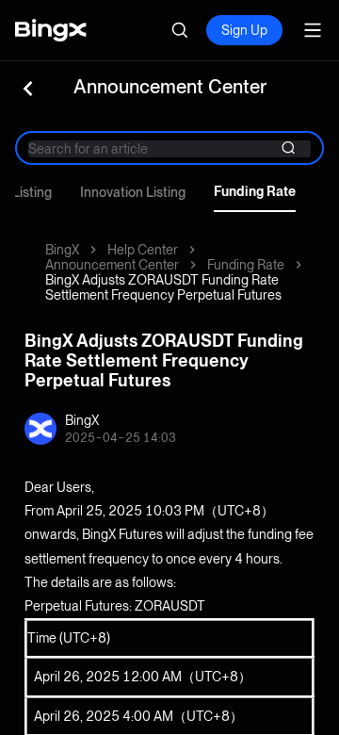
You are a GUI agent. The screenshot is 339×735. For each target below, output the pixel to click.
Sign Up (244, 30)
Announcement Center (112, 264)
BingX (62, 249)
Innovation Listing (133, 192)
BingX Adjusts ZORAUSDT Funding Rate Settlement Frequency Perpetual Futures (163, 287)
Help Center (142, 249)
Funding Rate (255, 191)
